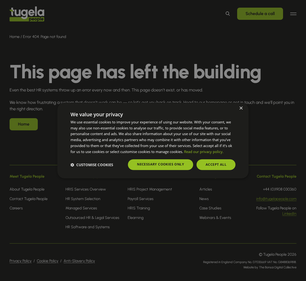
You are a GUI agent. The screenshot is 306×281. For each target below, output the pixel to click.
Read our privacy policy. (204, 151)
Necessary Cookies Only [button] (160, 164)
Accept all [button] (216, 164)
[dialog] (153, 141)
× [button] (241, 108)
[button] (92, 164)
